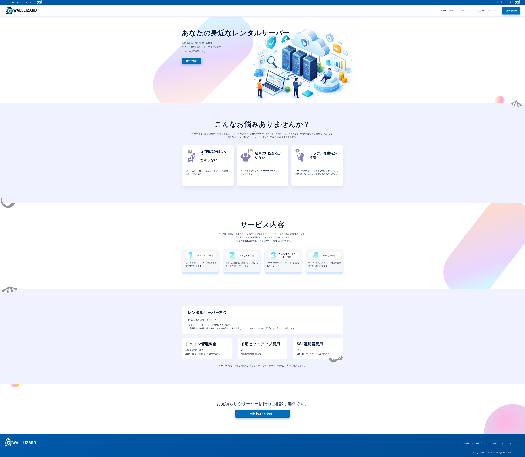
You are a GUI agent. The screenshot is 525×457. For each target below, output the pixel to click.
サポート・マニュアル (488, 10)
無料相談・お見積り (262, 413)
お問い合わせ (511, 10)
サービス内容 (447, 10)
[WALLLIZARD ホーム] (22, 10)
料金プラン (465, 10)
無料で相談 (191, 60)
